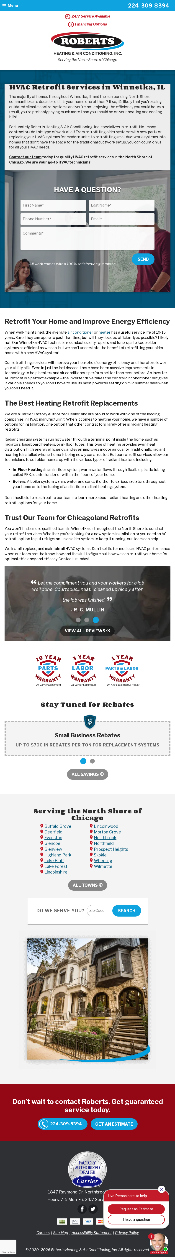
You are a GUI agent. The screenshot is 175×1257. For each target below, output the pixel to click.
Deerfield (53, 832)
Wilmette (103, 866)
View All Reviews (85, 630)
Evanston (53, 837)
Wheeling (103, 860)
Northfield (104, 843)
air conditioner (80, 332)
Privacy (5, 1252)
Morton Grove (107, 832)
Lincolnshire (55, 872)
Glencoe (52, 843)
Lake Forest (55, 866)
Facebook (82, 1209)
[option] (87, 595)
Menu (13, 5)
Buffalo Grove (57, 826)
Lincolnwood (106, 826)
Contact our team (25, 157)
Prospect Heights (111, 849)
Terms (12, 1252)
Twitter (93, 1209)
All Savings (85, 774)
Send (143, 259)
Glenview (53, 849)
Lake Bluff (54, 860)
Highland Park (57, 855)
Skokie (100, 855)
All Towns (85, 885)
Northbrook (105, 837)
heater (104, 332)
